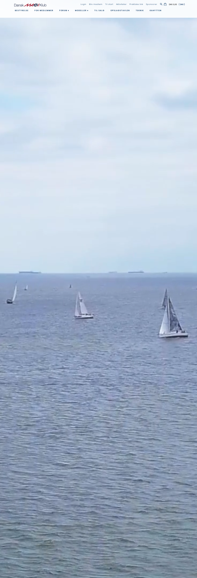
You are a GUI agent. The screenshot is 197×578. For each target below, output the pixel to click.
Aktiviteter (121, 4)
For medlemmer (43, 10)
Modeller (81, 10)
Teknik (140, 10)
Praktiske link (136, 4)
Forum (63, 10)
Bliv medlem (95, 4)
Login (83, 4)
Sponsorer (151, 4)
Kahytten (156, 10)
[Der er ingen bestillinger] (165, 4)
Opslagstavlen (120, 10)
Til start (109, 4)
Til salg (99, 10)
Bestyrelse (22, 10)
